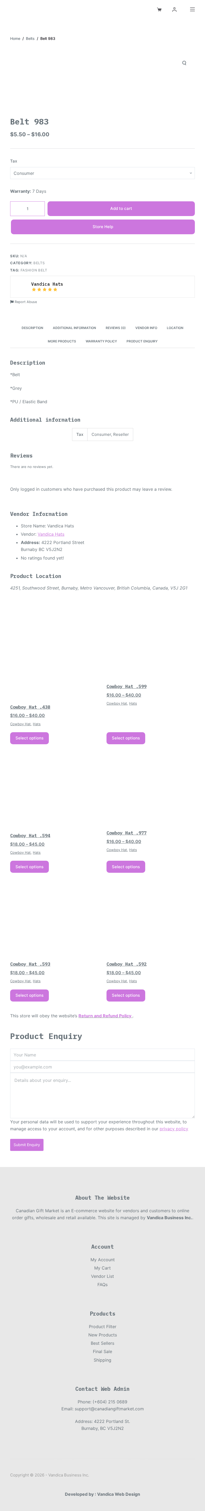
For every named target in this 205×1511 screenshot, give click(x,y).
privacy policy (174, 1128)
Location (175, 328)
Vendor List (102, 1276)
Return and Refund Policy (104, 1015)
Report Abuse (25, 302)
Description (32, 328)
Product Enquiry (142, 341)
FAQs (102, 1284)
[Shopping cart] (159, 9)
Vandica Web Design (118, 1494)
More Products (62, 341)
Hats (37, 724)
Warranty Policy (101, 341)
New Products (102, 1335)
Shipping (102, 1360)
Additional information (74, 328)
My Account (102, 1259)
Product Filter (102, 1326)
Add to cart (121, 208)
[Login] (174, 9)
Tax (13, 161)
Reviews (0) (116, 328)
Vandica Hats (51, 534)
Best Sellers (102, 1343)
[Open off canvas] (192, 9)
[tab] (32, 328)
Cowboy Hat (20, 724)
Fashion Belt (34, 270)
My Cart (102, 1268)
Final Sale (102, 1351)
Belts (39, 263)
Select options (29, 738)
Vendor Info (146, 328)
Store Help (103, 226)
